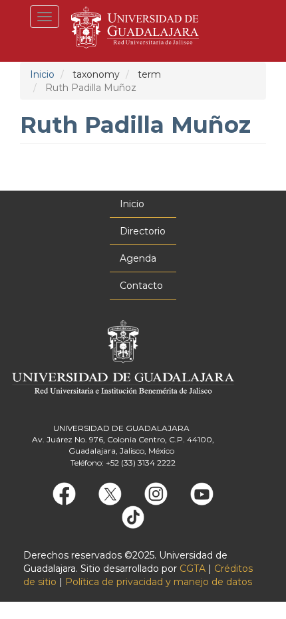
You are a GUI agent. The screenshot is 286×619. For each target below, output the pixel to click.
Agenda (138, 258)
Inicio (42, 74)
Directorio (143, 231)
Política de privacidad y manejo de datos (158, 582)
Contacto (141, 286)
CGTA (193, 569)
